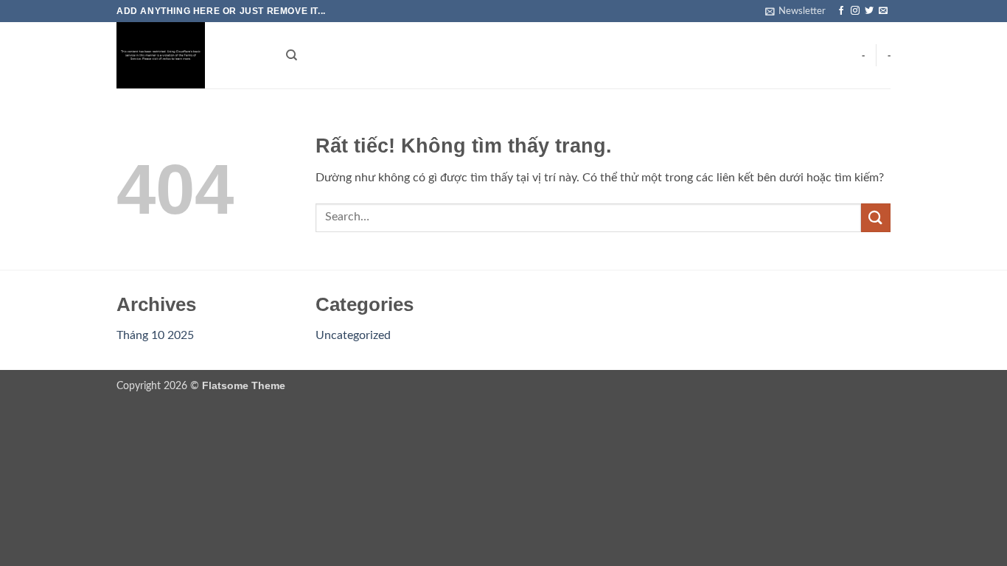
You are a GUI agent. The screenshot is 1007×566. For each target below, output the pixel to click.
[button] (795, 11)
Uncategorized (353, 335)
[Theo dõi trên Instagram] (855, 11)
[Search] (291, 55)
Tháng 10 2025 (155, 335)
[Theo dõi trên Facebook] (841, 11)
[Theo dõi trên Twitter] (869, 11)
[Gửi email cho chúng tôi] (883, 11)
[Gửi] (876, 217)
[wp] (190, 55)
